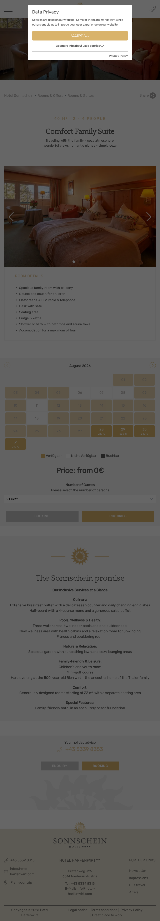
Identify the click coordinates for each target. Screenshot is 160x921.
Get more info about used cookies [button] (78, 46)
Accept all (80, 36)
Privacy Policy (118, 56)
